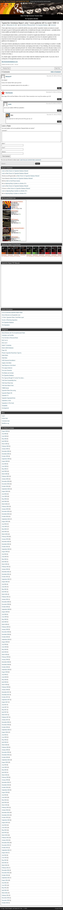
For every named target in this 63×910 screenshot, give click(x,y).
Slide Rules (4, 358)
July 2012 (4, 855)
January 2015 (5, 780)
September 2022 (6, 549)
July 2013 (4, 825)
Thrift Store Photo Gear (7, 383)
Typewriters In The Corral (8, 403)
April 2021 (4, 591)
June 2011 (4, 885)
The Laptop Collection (7, 368)
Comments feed (5, 421)
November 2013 (5, 815)
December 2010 (5, 897)
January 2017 (5, 719)
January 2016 (5, 749)
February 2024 (5, 506)
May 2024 (4, 499)
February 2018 (5, 687)
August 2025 (5, 461)
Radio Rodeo (5, 355)
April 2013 (4, 832)
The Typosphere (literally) (31, 18)
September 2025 (6, 458)
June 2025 (4, 466)
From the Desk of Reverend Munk (27, 25)
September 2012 (6, 850)
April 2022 (4, 561)
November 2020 (5, 604)
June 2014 (4, 797)
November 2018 (5, 664)
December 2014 (5, 782)
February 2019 (5, 657)
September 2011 (6, 877)
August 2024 (5, 491)
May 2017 (4, 709)
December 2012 (5, 842)
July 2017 (4, 704)
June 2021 (4, 586)
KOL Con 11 (5, 340)
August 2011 (5, 880)
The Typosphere (6, 325)
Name (3, 143)
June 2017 (4, 707)
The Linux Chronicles (7, 370)
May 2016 (4, 739)
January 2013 (5, 840)
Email (3, 147)
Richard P (8, 76)
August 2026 (5, 431)
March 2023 (4, 534)
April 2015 (4, 772)
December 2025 (5, 451)
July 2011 (4, 882)
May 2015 (4, 770)
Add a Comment (56, 72)
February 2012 (5, 867)
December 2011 (5, 870)
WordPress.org (5, 423)
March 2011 (4, 892)
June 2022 (4, 556)
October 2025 (5, 456)
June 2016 (4, 737)
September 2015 (6, 759)
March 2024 (4, 504)
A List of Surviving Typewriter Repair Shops (12, 312)
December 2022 (5, 541)
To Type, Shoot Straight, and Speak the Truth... (15, 1)
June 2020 (4, 616)
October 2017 (5, 697)
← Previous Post (6, 68)
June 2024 (4, 496)
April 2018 (4, 682)
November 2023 (5, 514)
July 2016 (4, 734)
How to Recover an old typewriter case (11, 315)
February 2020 (5, 626)
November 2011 (5, 872)
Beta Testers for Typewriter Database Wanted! (17, 170)
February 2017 (5, 717)
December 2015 (5, 752)
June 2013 (4, 827)
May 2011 (4, 887)
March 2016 (4, 744)
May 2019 (4, 649)
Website (4, 151)
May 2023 (4, 529)
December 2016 (5, 722)
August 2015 (5, 762)
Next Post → (58, 68)
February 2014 (5, 807)
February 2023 (5, 536)
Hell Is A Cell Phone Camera (13, 181)
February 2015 (5, 777)
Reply (59, 88)
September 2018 (6, 669)
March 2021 (4, 594)
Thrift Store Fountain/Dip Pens (9, 380)
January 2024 (5, 509)
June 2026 (4, 436)
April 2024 (4, 501)
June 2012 (4, 857)
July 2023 (4, 524)
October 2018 (5, 667)
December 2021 (5, 571)
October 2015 (5, 757)
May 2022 (4, 559)
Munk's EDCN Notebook (7, 347)
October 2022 (5, 546)
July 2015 (4, 764)
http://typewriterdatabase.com (10, 61)
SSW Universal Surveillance (8, 360)
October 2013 (5, 817)
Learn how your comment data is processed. (30, 159)
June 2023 (4, 526)
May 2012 (4, 860)
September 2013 (6, 820)
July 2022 (4, 554)
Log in (3, 416)
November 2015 (5, 754)
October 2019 (5, 637)
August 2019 (5, 642)
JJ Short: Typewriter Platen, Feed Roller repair (13, 317)
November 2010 (5, 900)
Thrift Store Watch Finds (8, 385)
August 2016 (5, 732)
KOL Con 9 (4, 342)
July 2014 (4, 795)
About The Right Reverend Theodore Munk (31, 16)
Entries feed (5, 418)
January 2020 (5, 629)
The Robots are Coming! (7, 373)
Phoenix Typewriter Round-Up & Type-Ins (11, 353)
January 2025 (5, 479)
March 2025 (4, 473)
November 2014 (5, 785)
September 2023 (6, 519)
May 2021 (4, 589)
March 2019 (4, 654)
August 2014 (5, 792)
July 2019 (4, 644)
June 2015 (4, 767)
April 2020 (4, 621)
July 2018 (4, 674)
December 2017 (5, 692)
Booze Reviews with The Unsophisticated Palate (13, 332)
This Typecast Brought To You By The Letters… (13, 378)
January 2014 (5, 810)
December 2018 (5, 662)
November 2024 (5, 484)
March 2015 (4, 775)
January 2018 (5, 689)
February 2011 (5, 895)
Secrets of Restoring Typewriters (9, 320)
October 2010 (5, 902)
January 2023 (5, 539)
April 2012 (4, 862)
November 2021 (5, 574)
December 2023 (5, 511)
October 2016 (5, 727)
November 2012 (5, 845)
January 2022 (5, 569)
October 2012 (5, 847)
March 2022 (4, 564)
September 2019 (6, 639)
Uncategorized (5, 408)
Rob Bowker (9, 93)
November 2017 (5, 694)
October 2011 (5, 875)
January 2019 (5, 659)
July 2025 (4, 463)
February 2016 (5, 747)
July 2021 (4, 584)
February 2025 (5, 476)
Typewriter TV (5, 395)
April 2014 (4, 802)
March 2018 (4, 684)
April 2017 (4, 712)
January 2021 (5, 599)
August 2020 (5, 611)
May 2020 (4, 619)
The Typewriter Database (42, 25)
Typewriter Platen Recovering (9, 390)
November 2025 (5, 453)
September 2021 (6, 579)
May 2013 (4, 830)
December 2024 (5, 481)
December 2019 (5, 631)
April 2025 (4, 471)
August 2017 (5, 702)
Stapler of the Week (6, 363)
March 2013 (4, 835)
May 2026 (4, 438)
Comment (4, 130)
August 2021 (5, 581)
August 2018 (5, 672)
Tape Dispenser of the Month (9, 365)
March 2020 (4, 624)
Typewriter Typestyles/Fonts (8, 398)
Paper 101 (4, 350)
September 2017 (6, 699)
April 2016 (4, 742)
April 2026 (4, 441)
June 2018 (4, 677)
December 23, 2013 (12, 25)
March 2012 (4, 865)
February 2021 (5, 596)
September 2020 (6, 609)
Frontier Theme (58, 908)
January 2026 (5, 448)
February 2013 (5, 837)
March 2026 (4, 443)
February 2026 (5, 446)
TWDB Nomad (5, 388)
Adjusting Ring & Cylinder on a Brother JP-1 (15, 183)
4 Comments (53, 25)
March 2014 (4, 805)
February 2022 (5, 566)
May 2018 (4, 679)
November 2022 (5, 544)
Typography (4, 405)
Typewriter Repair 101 (7, 393)
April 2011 (4, 890)
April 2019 (4, 652)
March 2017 (4, 714)
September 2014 (6, 790)
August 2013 (5, 822)
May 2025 (4, 468)
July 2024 (4, 494)
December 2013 (5, 812)
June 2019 (4, 647)
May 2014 (4, 800)
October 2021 (5, 576)
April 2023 (4, 531)
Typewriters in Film (6, 400)
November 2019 (5, 634)
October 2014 (5, 787)
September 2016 (6, 729)
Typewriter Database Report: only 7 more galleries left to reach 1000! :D (30, 23)
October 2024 (5, 486)
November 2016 (5, 724)
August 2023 (5, 521)
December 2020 (5, 601)
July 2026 (4, 433)
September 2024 (6, 489)
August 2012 (5, 852)
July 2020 (4, 614)
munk (4, 25)
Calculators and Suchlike (8, 335)
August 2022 (5, 551)
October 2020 (5, 606)
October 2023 (5, 516)
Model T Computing (6, 345)
